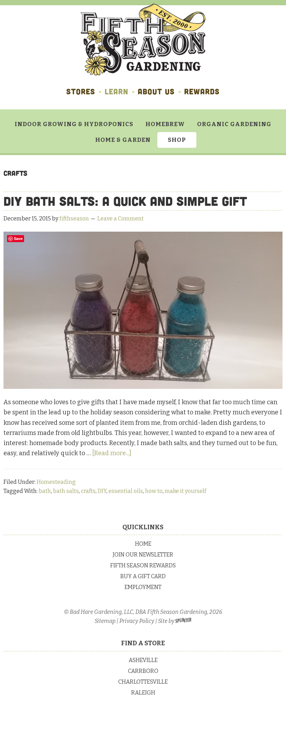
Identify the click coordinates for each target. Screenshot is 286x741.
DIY (102, 491)
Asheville (143, 660)
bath (45, 491)
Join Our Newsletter (143, 554)
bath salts (66, 491)
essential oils (125, 491)
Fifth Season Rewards (143, 565)
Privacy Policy (136, 621)
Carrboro (143, 671)
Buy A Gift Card (143, 576)
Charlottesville (143, 681)
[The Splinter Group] (183, 621)
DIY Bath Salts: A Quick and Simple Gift (125, 201)
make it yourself (185, 491)
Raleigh (143, 692)
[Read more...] (111, 453)
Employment (143, 587)
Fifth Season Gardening (143, 39)
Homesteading (56, 482)
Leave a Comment (120, 218)
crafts (88, 491)
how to (154, 491)
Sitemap (105, 621)
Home (143, 543)
